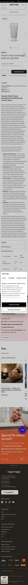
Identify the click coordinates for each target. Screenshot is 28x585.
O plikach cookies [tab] (21, 278)
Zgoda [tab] (4, 278)
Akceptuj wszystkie (14, 304)
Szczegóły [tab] (11, 278)
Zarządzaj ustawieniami (14, 309)
